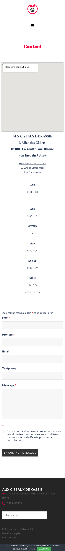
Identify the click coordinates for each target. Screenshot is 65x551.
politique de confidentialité (24, 549)
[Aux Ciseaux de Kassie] (32, 11)
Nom (6, 317)
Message (9, 385)
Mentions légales (11, 533)
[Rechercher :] (24, 515)
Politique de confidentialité (17, 529)
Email (6, 351)
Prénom (8, 334)
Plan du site (9, 537)
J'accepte (44, 549)
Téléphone (9, 368)
